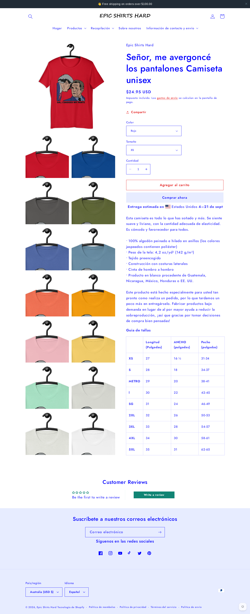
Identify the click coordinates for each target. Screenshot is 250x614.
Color (130, 122)
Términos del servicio (164, 607)
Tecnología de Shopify (70, 607)
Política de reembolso (102, 607)
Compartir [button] (138, 112)
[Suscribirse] (160, 532)
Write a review (154, 495)
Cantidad (132, 161)
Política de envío (191, 607)
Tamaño (131, 142)
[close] (246, 4)
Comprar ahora (174, 197)
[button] (30, 16)
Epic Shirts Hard (46, 607)
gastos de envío (167, 98)
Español (74, 592)
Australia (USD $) (42, 592)
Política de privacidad (133, 607)
